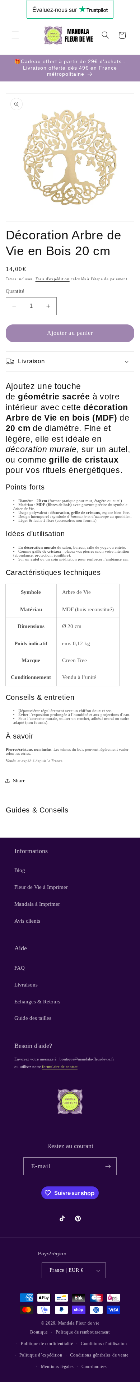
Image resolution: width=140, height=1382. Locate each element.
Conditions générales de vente (99, 1355)
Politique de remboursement (83, 1332)
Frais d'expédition (53, 279)
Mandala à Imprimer (37, 904)
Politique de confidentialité (47, 1343)
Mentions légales (57, 1366)
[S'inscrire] (107, 1166)
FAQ (19, 968)
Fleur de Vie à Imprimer (41, 887)
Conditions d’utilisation (104, 1343)
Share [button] (19, 780)
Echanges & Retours (37, 1001)
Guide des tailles (32, 1018)
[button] (15, 35)
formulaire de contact (60, 1067)
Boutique (39, 1332)
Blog (19, 870)
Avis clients (27, 921)
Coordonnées (94, 1366)
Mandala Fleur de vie (78, 1323)
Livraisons (26, 985)
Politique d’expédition (40, 1355)
